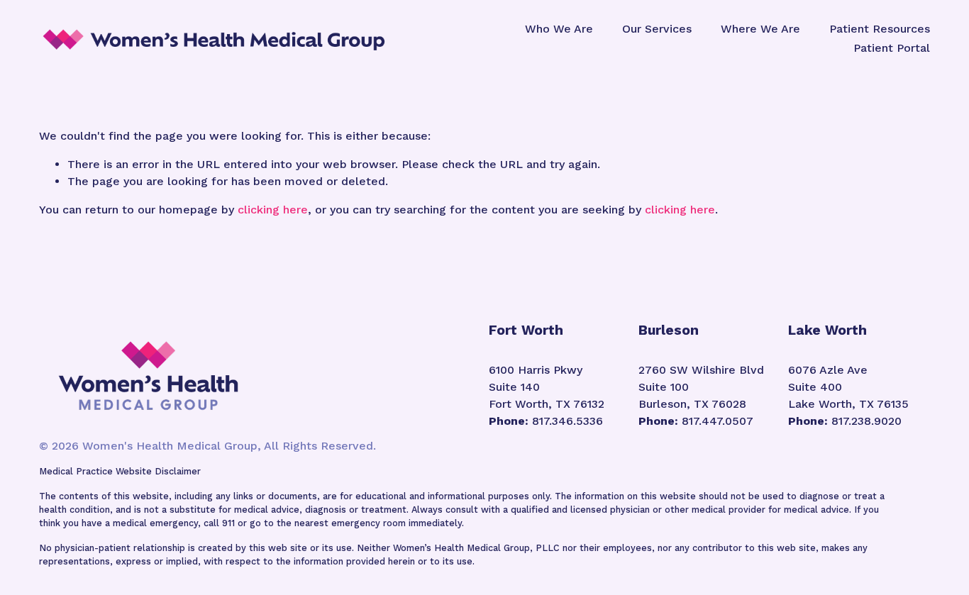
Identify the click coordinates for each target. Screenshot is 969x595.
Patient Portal (891, 48)
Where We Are (760, 28)
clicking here (273, 209)
